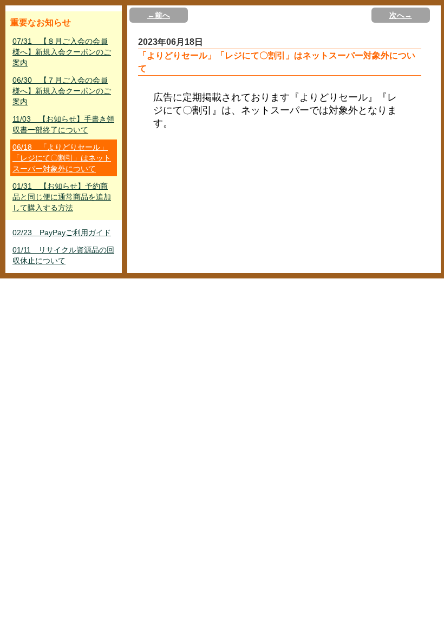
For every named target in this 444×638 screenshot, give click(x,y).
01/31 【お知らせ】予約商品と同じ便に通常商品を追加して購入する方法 (61, 197)
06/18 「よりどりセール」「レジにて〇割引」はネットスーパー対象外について (61, 158)
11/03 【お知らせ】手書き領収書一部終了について (63, 124)
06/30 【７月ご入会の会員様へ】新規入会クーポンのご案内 (61, 91)
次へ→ (400, 15)
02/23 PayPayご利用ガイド (61, 232)
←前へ (158, 15)
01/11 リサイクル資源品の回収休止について (63, 255)
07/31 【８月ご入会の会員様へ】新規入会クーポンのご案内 (61, 52)
